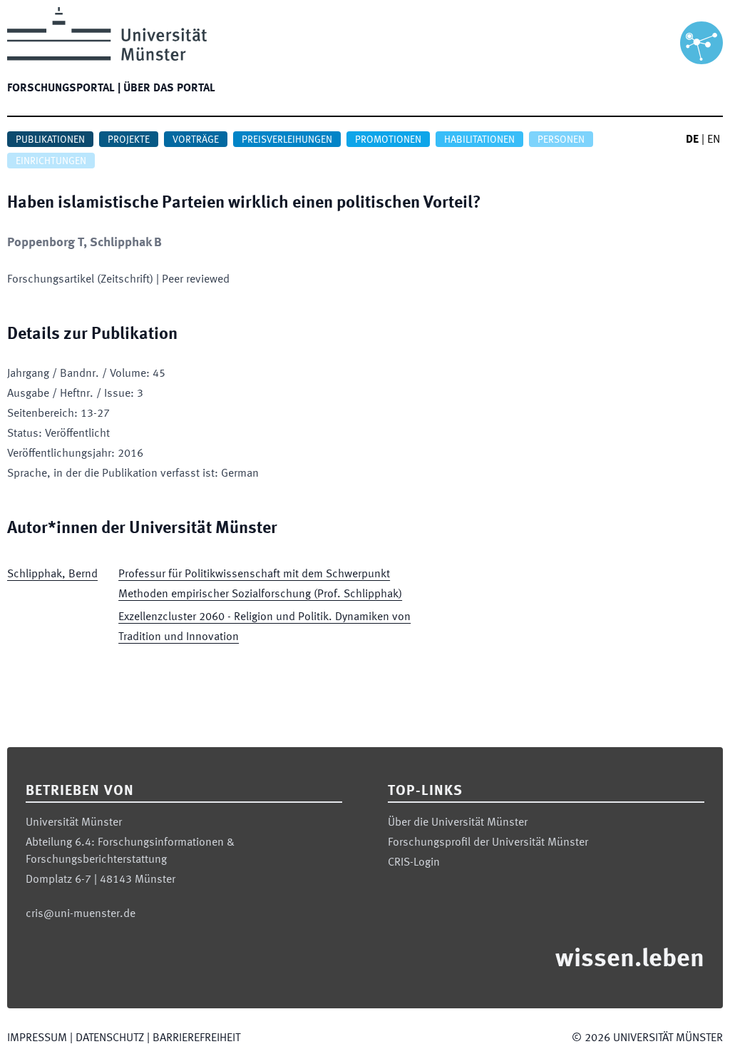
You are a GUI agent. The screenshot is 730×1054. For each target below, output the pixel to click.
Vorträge (196, 140)
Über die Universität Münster (458, 822)
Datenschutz (110, 1038)
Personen (561, 140)
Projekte (129, 140)
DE (692, 140)
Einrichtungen (51, 161)
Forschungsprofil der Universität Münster (488, 842)
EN (713, 140)
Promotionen (388, 140)
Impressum (37, 1038)
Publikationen (50, 140)
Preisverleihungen (287, 140)
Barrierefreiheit (196, 1038)
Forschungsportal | (63, 88)
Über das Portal (169, 88)
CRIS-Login (414, 862)
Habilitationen (479, 140)
